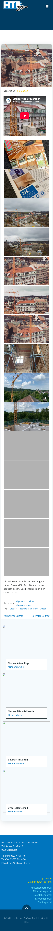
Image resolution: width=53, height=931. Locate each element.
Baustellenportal (43, 895)
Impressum (45, 878)
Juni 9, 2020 (22, 90)
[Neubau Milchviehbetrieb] (26, 694)
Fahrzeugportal (43, 898)
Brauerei (14, 608)
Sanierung (33, 608)
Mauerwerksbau (23, 605)
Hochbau (31, 601)
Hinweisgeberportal (41, 887)
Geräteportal (45, 902)
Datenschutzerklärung (40, 881)
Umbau (43, 608)
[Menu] (47, 6)
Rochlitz (23, 608)
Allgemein (20, 601)
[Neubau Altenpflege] (26, 646)
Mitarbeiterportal (42, 891)
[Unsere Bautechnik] (26, 790)
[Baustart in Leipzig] (26, 742)
